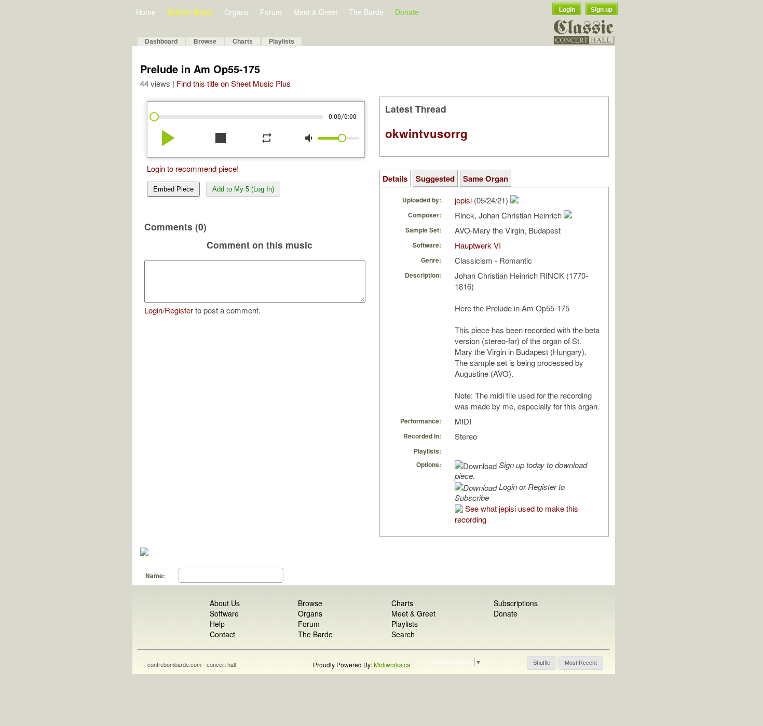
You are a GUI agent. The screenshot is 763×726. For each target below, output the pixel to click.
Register (179, 310)
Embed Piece (173, 189)
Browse (205, 41)
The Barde (366, 12)
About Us (225, 603)
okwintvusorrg (426, 133)
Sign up (601, 9)
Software (224, 613)
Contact (222, 634)
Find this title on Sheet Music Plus (233, 83)
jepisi (463, 200)
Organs (236, 12)
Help (217, 624)
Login (567, 9)
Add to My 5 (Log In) (243, 189)
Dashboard (161, 41)
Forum (271, 12)
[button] (541, 663)
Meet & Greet (315, 12)
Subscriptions (516, 603)
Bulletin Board (190, 12)
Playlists (281, 41)
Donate (407, 12)
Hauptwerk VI (478, 245)
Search (403, 634)
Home (146, 12)
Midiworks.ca (392, 664)
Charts (243, 41)
